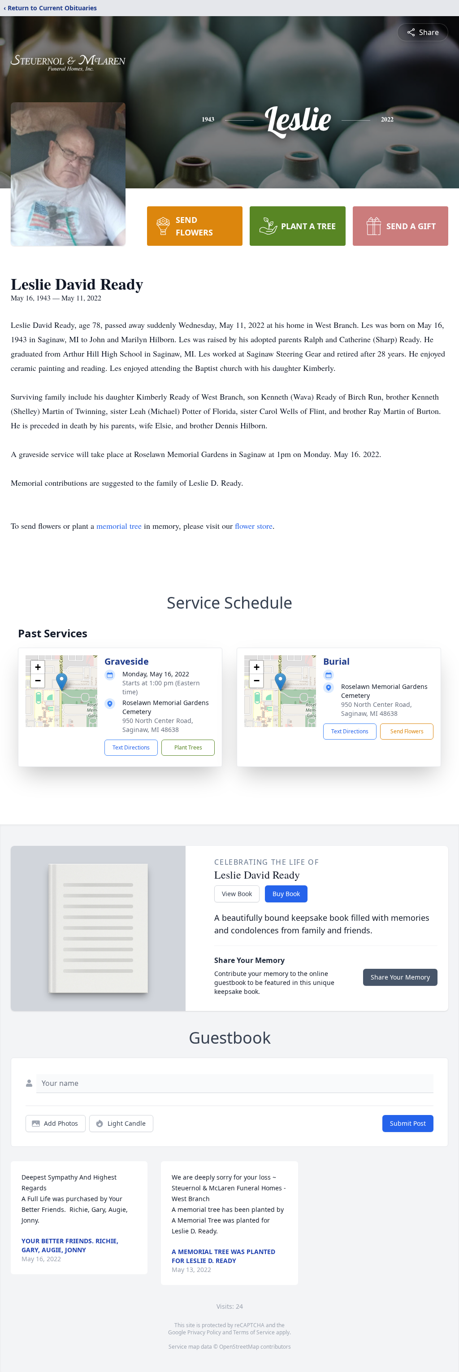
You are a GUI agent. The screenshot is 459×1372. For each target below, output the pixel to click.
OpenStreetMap (239, 1346)
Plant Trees (188, 747)
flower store (254, 525)
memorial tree (119, 525)
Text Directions (131, 747)
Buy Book (286, 893)
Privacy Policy (204, 1332)
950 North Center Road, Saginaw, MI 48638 (157, 725)
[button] (61, 682)
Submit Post (408, 1123)
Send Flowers (407, 731)
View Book (237, 893)
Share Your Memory (400, 977)
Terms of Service (254, 1332)
